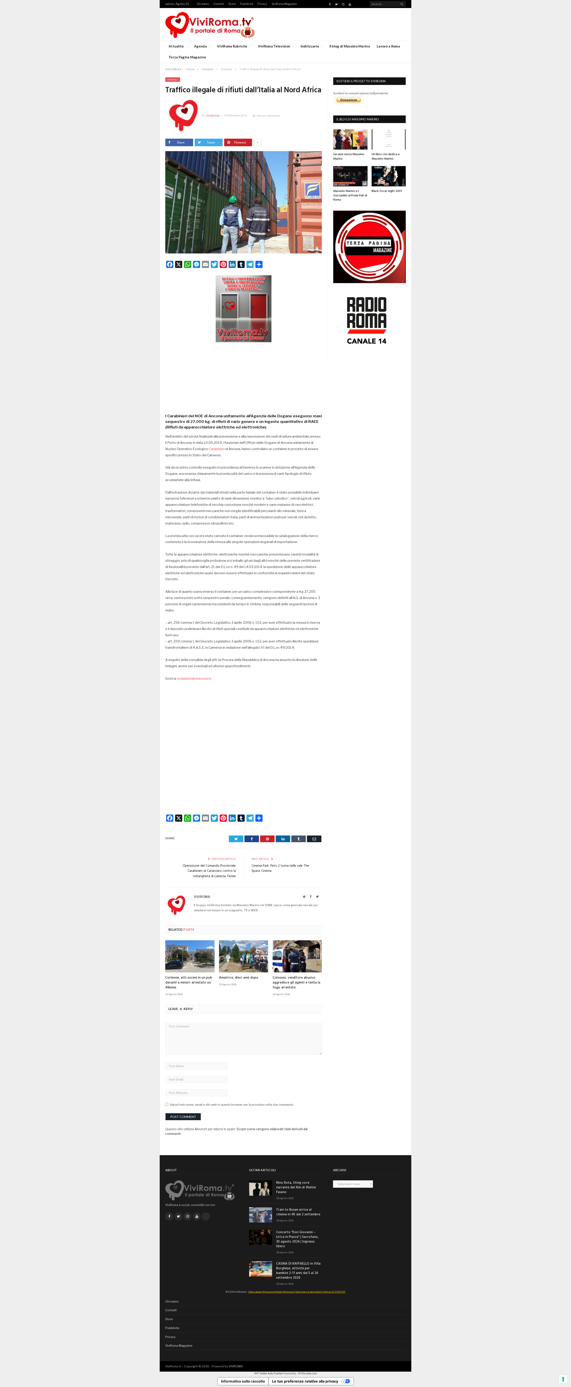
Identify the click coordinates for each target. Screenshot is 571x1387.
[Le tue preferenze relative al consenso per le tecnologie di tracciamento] (563, 1379)
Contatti (218, 4)
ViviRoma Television (274, 46)
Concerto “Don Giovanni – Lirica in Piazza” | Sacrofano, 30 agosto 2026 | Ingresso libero (297, 1239)
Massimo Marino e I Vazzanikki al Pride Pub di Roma (350, 195)
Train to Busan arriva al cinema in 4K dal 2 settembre (298, 1212)
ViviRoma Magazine (284, 4)
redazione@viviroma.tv (194, 679)
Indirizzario (310, 46)
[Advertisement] (243, 376)
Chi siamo (203, 4)
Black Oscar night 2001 (387, 191)
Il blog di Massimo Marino (349, 46)
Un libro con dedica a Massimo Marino (385, 156)
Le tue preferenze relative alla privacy (305, 1381)
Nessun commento (268, 115)
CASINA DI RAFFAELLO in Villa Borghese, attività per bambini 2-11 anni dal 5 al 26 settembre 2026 (298, 1270)
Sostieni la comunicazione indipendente (360, 93)
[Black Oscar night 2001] (389, 176)
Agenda (200, 46)
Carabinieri (217, 449)
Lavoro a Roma (388, 46)
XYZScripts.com (307, 1373)
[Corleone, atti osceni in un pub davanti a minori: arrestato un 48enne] (190, 956)
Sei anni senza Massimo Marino (348, 156)
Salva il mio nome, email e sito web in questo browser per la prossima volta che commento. (232, 1104)
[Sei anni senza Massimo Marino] (350, 139)
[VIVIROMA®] (209, 24)
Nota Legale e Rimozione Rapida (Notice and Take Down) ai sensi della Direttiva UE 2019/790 (296, 1291)
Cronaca (172, 79)
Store (232, 4)
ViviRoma (212, 115)
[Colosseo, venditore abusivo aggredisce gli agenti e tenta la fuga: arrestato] (297, 956)
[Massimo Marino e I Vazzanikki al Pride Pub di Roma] (350, 176)
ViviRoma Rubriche (232, 46)
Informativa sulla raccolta (243, 1381)
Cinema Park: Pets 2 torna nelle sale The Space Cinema (280, 868)
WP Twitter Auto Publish (268, 1373)
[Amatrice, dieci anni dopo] (243, 956)
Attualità (176, 46)
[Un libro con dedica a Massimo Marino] (389, 139)
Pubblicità (246, 4)
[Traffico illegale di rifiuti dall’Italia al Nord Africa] (243, 203)
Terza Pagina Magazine (187, 57)
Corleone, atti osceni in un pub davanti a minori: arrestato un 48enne (188, 982)
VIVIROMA (236, 1366)
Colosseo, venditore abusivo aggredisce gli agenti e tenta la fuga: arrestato (296, 982)
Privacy (262, 4)
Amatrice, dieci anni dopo (238, 977)
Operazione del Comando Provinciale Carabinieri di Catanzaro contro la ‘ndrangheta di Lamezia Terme (209, 871)
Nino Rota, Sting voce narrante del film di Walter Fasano (296, 1188)
